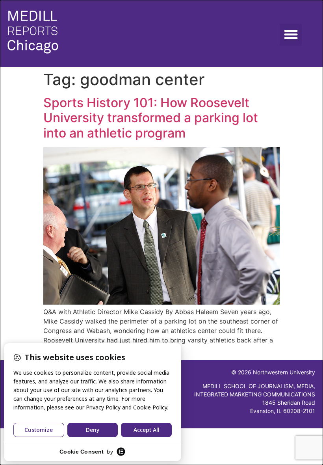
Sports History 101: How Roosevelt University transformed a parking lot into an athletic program (150, 118)
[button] (291, 35)
